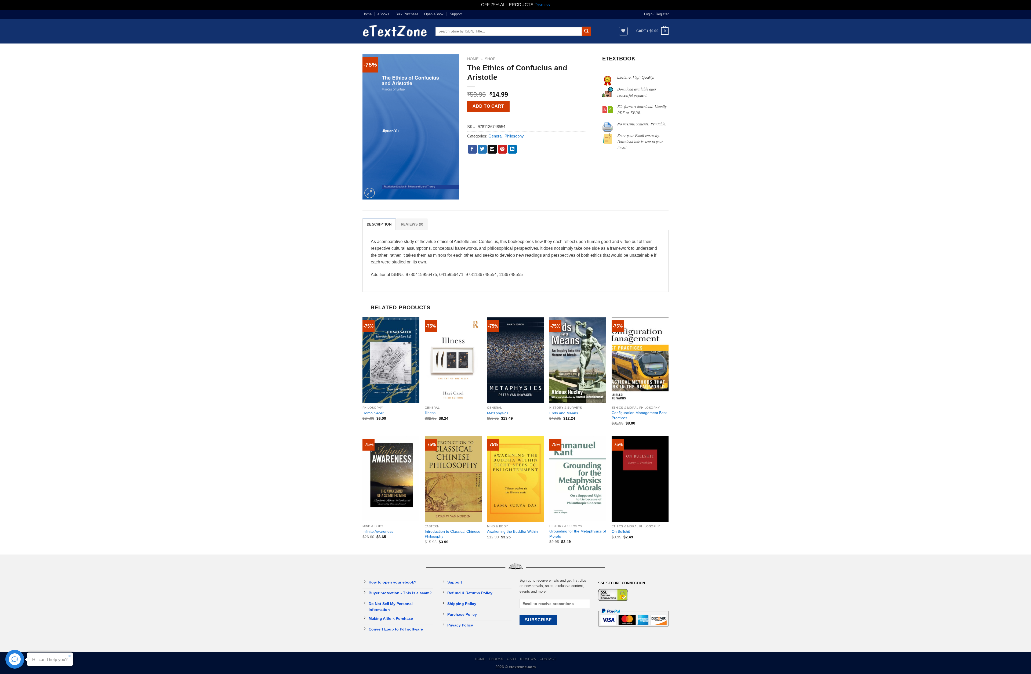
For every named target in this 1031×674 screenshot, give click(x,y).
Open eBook (434, 14)
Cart (511, 659)
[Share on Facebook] (472, 149)
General (495, 136)
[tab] (379, 224)
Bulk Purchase (406, 14)
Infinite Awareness (377, 531)
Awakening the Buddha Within (512, 531)
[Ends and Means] (577, 360)
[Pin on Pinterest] (502, 149)
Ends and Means (563, 413)
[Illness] (453, 360)
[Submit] (586, 31)
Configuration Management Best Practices (639, 415)
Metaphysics (497, 413)
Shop (490, 59)
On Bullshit (621, 531)
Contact (548, 659)
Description (379, 224)
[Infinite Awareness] (390, 479)
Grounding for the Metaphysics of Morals (577, 533)
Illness (430, 413)
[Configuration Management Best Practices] (640, 360)
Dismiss (542, 4)
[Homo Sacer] (390, 360)
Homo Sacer (373, 413)
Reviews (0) (412, 224)
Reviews (528, 659)
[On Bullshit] (640, 479)
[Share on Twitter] (482, 149)
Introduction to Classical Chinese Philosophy (452, 534)
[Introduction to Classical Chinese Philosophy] (453, 479)
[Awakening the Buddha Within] (515, 479)
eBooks (383, 14)
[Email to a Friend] (492, 149)
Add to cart (488, 106)
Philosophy (514, 136)
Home (367, 14)
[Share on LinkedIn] (512, 149)
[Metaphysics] (515, 360)
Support (456, 14)
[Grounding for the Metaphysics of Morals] (577, 479)
